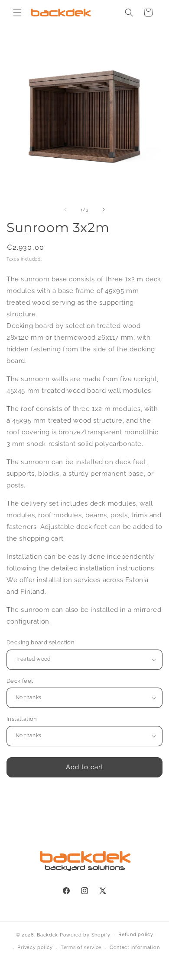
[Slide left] (65, 209)
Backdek (47, 934)
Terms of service (81, 947)
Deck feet (19, 681)
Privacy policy (34, 947)
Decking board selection (40, 642)
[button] (17, 12)
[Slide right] (103, 209)
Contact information (134, 947)
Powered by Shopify (85, 934)
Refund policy (135, 934)
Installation (21, 719)
